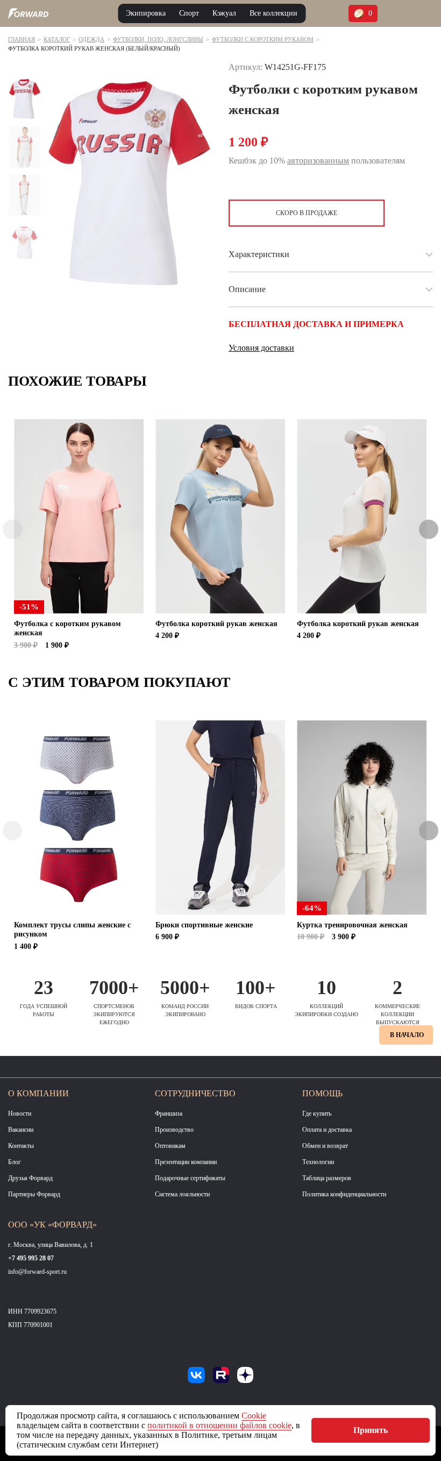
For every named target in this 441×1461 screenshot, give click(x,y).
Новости (19, 1113)
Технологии (318, 1162)
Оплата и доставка (327, 1129)
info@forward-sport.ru (37, 1271)
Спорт (189, 13)
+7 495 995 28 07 (31, 1258)
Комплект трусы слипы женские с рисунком (72, 930)
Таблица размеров (326, 1178)
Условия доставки (261, 347)
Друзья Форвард (30, 1178)
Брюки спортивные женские (204, 925)
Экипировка (146, 13)
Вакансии (20, 1129)
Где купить (316, 1113)
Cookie (253, 1415)
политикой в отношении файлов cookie (219, 1425)
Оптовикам (170, 1146)
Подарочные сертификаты (190, 1178)
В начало (407, 1035)
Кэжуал (224, 13)
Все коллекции (273, 13)
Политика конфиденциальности (344, 1194)
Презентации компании (186, 1162)
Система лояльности (182, 1194)
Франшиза (168, 1113)
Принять (370, 1430)
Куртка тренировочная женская (352, 925)
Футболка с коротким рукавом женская (67, 628)
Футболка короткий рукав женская (216, 624)
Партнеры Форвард (34, 1194)
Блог (14, 1162)
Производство (174, 1129)
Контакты (21, 1146)
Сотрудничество (195, 1093)
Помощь (322, 1093)
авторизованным (318, 160)
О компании (38, 1093)
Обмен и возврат (325, 1146)
